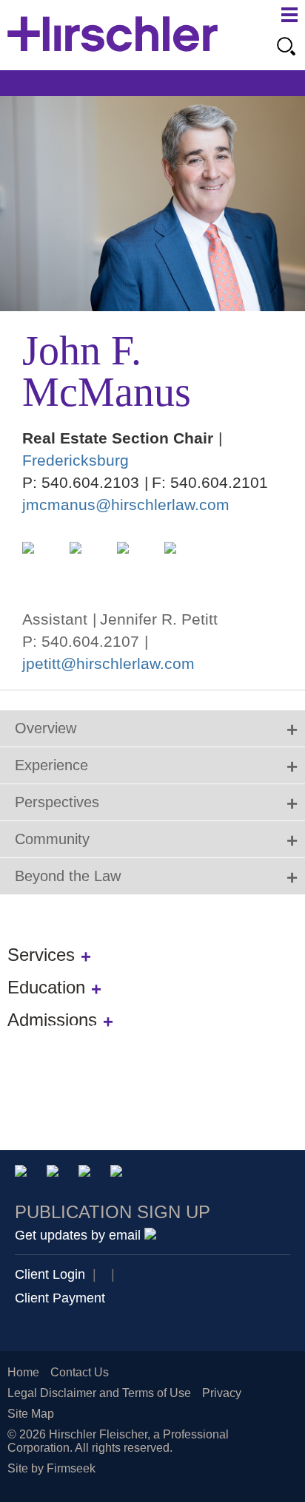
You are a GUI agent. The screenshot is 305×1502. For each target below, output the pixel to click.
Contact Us (79, 1372)
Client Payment (60, 1298)
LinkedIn (182, 560)
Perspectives (57, 802)
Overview (45, 728)
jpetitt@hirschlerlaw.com (108, 663)
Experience (51, 765)
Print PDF (88, 560)
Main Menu (289, 14)
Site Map (30, 1413)
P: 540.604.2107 (80, 641)
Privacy (221, 1393)
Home (23, 1372)
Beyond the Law (68, 876)
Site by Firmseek (51, 1468)
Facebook (118, 1173)
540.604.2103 (90, 482)
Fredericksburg (75, 460)
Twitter (86, 1173)
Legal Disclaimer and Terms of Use (99, 1393)
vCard (40, 560)
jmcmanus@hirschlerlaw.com (125, 504)
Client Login (50, 1274)
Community (52, 839)
